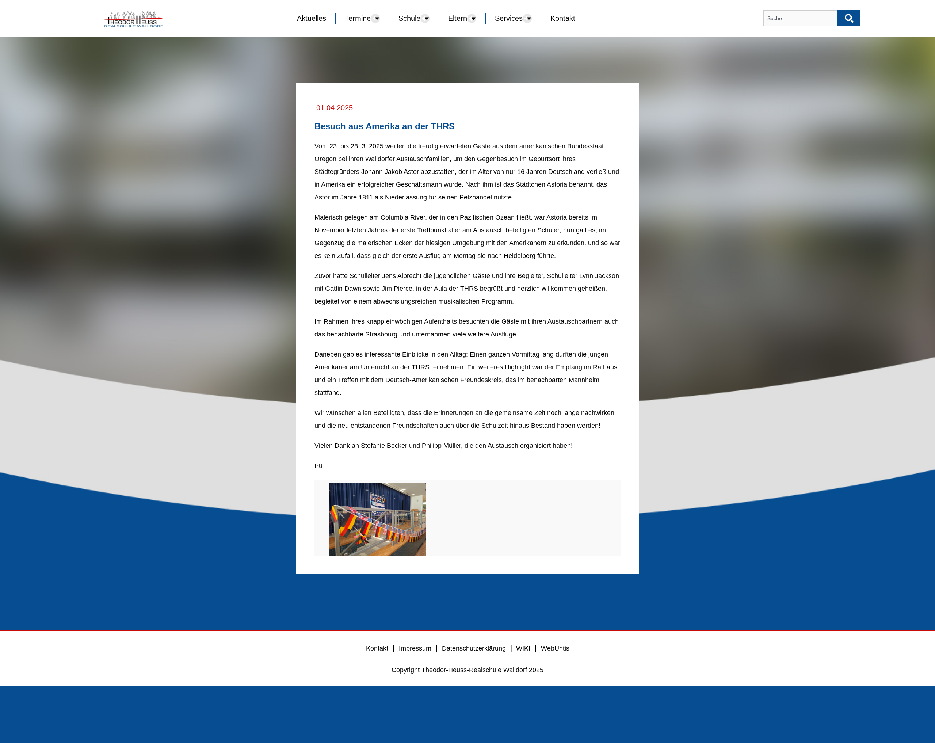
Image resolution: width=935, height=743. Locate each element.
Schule (409, 18)
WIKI (522, 704)
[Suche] (848, 18)
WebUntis (555, 704)
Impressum (415, 704)
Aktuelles (311, 18)
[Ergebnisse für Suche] (800, 30)
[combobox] (800, 18)
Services (509, 18)
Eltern (457, 18)
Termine (358, 18)
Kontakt (562, 18)
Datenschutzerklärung (474, 704)
